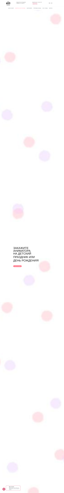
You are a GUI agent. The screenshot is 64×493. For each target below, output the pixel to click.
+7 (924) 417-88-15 (34, 4)
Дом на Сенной (11, 8)
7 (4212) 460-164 (35, 3)
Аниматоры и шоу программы (20, 8)
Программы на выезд (37, 8)
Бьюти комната (29, 8)
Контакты (50, 8)
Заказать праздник (17, 266)
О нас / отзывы (45, 8)
